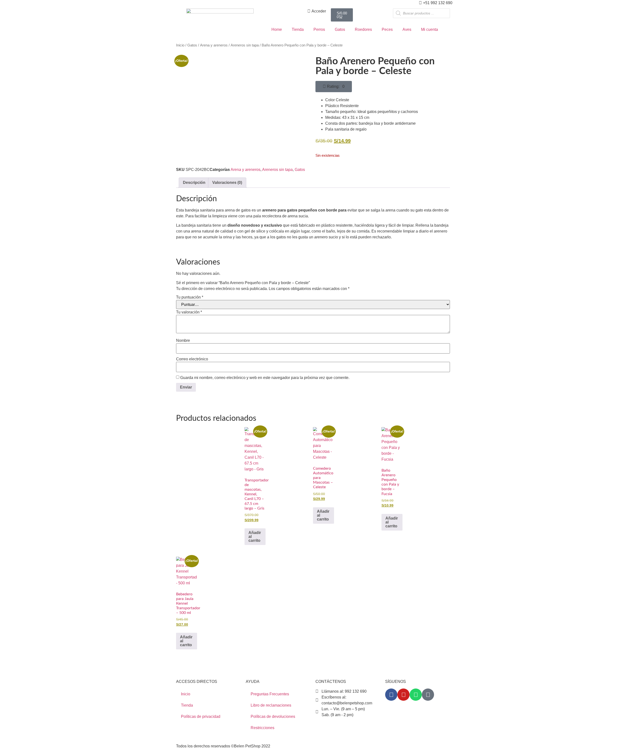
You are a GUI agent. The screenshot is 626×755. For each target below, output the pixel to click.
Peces (387, 29)
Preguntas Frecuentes (270, 694)
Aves (406, 29)
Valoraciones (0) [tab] (227, 182)
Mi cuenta (429, 29)
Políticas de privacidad (200, 716)
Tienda (298, 29)
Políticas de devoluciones (273, 716)
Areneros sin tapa (245, 45)
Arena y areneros (214, 45)
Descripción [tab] (194, 182)
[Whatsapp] (416, 694)
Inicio (180, 45)
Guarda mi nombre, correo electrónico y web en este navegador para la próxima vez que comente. (264, 378)
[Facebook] (391, 694)
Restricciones (262, 728)
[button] (333, 86)
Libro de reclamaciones (271, 705)
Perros (319, 29)
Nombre (183, 341)
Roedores (363, 29)
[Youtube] (403, 694)
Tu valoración (189, 312)
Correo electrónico (192, 359)
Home (276, 29)
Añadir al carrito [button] (254, 537)
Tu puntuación (189, 297)
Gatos (340, 29)
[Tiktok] (428, 694)
